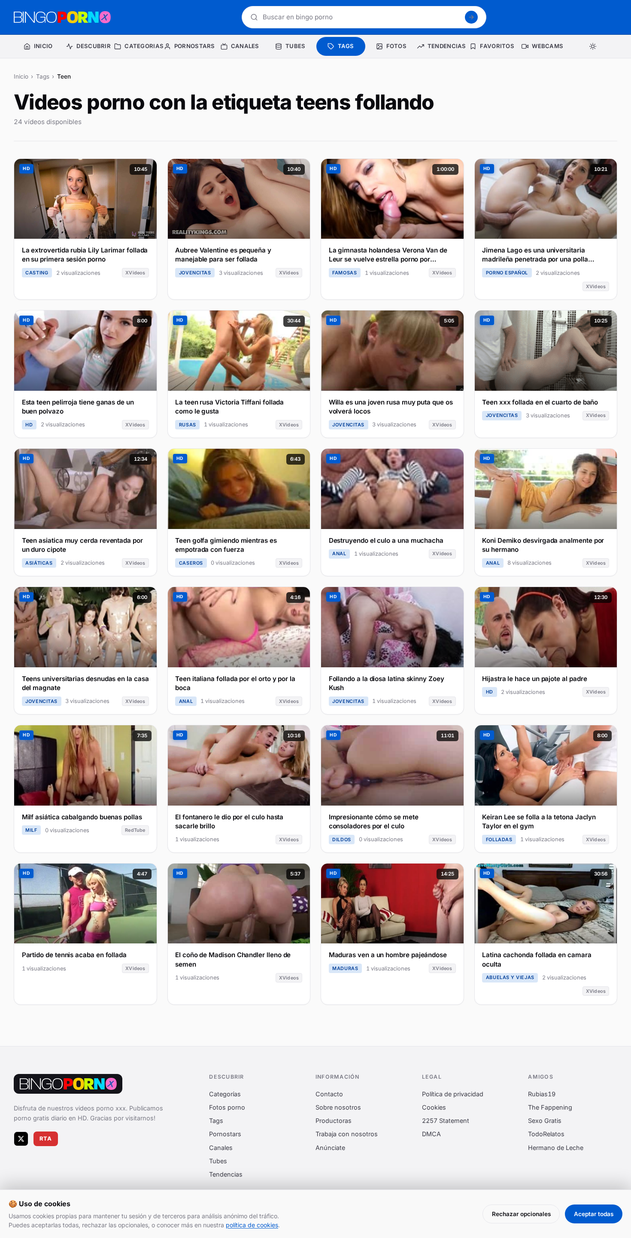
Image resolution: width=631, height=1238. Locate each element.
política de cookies (252, 1225)
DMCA (431, 1134)
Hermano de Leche (555, 1147)
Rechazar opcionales (521, 1214)
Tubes (218, 1160)
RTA (45, 1138)
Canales (221, 1147)
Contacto (329, 1093)
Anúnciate (330, 1147)
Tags (42, 76)
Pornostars (225, 1134)
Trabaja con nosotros (347, 1134)
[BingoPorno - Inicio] (62, 17)
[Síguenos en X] (21, 1138)
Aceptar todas (593, 1214)
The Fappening (550, 1107)
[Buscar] (471, 17)
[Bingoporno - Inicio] (68, 1084)
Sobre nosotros (338, 1107)
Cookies (434, 1107)
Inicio (21, 76)
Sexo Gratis (544, 1120)
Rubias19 (541, 1093)
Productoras (334, 1120)
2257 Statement (445, 1120)
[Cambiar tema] (593, 46)
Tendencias (226, 1174)
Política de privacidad (452, 1093)
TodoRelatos (546, 1134)
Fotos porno (227, 1107)
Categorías (225, 1093)
